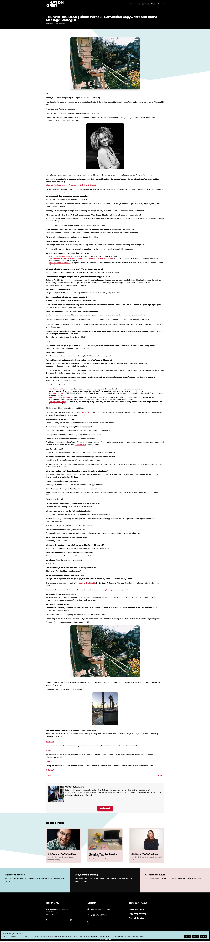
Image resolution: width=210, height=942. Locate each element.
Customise (187, 936)
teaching (61, 857)
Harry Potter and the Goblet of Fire (62, 256)
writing (57, 860)
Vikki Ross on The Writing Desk (144, 854)
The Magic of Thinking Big (85, 583)
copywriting (104, 859)
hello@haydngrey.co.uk (100, 909)
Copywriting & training (137, 914)
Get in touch (105, 808)
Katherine (51, 24)
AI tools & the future (136, 918)
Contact (160, 4)
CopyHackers (79, 412)
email (118, 746)
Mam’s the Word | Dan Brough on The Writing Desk (103, 855)
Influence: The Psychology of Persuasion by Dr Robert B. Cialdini (71, 185)
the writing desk (61, 24)
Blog (153, 4)
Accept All (203, 936)
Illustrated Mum (80, 445)
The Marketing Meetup (57, 402)
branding (145, 857)
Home (129, 4)
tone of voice (69, 857)
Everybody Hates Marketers (59, 397)
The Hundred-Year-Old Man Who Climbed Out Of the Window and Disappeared (81, 258)
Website (49, 750)
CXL (90, 412)
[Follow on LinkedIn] (89, 922)
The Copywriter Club (57, 389)
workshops (51, 860)
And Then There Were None (59, 263)
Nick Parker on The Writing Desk (61, 854)
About (137, 4)
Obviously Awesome (66, 590)
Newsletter (50, 742)
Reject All (195, 936)
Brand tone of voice (136, 909)
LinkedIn (49, 761)
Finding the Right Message (110, 590)
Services (145, 4)
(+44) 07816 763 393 (99, 915)
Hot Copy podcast (56, 393)
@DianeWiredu (52, 770)
